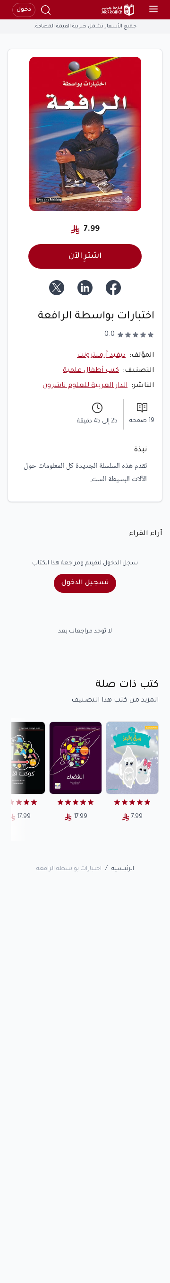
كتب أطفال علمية (91, 371)
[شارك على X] (56, 287)
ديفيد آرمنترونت (101, 356)
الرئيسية (122, 869)
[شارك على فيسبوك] (113, 287)
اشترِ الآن (85, 256)
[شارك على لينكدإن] (85, 287)
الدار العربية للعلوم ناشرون (85, 386)
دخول (24, 10)
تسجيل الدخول (85, 583)
